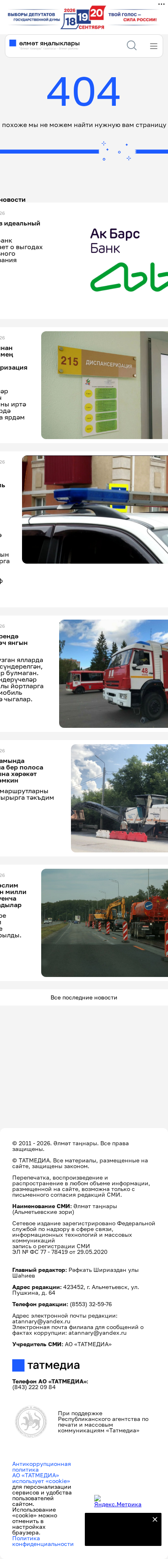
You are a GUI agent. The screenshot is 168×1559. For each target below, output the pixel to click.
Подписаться (118, 1534)
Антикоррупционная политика (41, 1466)
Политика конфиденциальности (43, 1540)
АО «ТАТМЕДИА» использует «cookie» (41, 1478)
